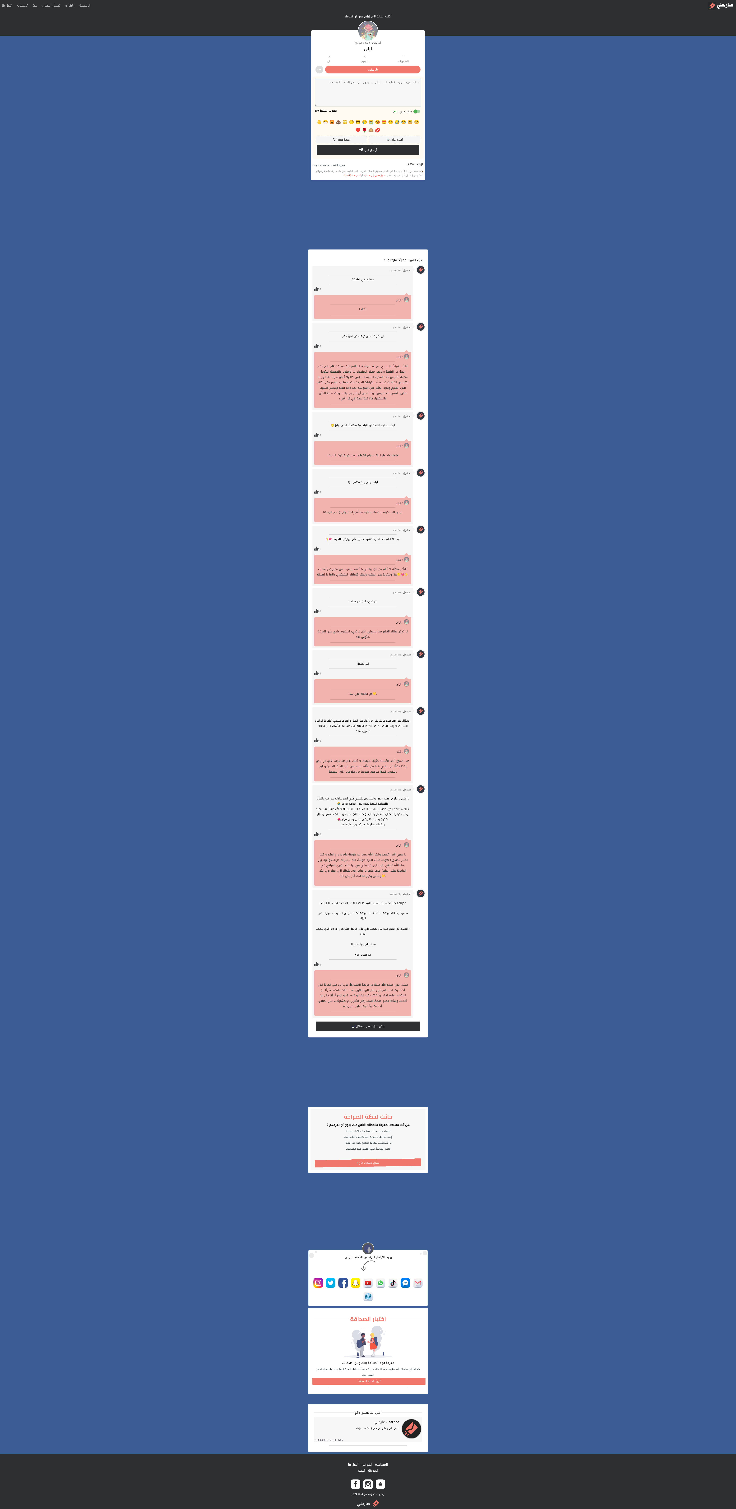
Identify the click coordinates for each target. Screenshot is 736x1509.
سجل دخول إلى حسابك (374, 175)
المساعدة (381, 1465)
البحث (361, 1471)
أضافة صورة (343, 139)
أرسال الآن (370, 150)
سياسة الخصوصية (320, 165)
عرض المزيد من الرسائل (370, 1026)
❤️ (358, 130)
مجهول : (401, 270)
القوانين (366, 1465)
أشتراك (70, 5)
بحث (35, 5)
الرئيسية (85, 5)
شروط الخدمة (338, 165)
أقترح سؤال (395, 139)
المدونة (372, 1471)
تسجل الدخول (51, 5)
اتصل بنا (7, 5)
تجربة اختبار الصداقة (369, 1381)
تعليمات (22, 5)
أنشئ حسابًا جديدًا (352, 175)
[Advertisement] (368, 215)
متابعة (370, 69)
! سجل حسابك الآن (368, 1163)
